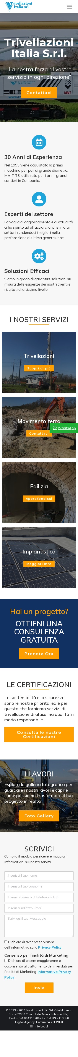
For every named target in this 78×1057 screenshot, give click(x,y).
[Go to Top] (71, 1050)
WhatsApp (67, 428)
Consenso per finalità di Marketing (36, 955)
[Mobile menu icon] (69, 6)
